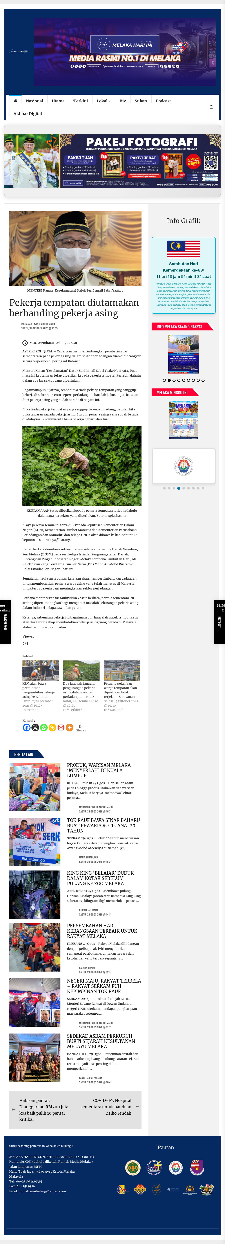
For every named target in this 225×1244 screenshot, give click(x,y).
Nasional (34, 100)
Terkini (80, 100)
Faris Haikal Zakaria (90, 1078)
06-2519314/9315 (29, 1181)
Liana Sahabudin (88, 857)
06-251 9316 (25, 1186)
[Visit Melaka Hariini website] (112, 161)
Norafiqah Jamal (88, 910)
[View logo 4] (179, 488)
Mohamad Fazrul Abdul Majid (38, 324)
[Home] (15, 101)
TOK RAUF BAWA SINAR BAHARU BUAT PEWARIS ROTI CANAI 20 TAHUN (103, 826)
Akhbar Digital (28, 113)
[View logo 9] (203, 488)
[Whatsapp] (44, 727)
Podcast (163, 100)
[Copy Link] (52, 727)
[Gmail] (61, 727)
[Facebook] (27, 727)
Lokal (102, 100)
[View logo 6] (188, 488)
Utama (58, 100)
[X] (35, 727)
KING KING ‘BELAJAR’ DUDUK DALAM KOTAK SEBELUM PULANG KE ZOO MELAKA (100, 878)
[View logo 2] (169, 488)
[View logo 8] (198, 488)
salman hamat (87, 968)
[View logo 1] (164, 488)
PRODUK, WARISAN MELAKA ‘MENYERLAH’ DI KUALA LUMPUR (99, 770)
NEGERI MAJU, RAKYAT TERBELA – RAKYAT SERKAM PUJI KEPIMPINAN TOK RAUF (104, 986)
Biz (123, 100)
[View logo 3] (174, 488)
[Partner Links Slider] (184, 466)
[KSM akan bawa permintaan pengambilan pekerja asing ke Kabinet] (40, 670)
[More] (69, 727)
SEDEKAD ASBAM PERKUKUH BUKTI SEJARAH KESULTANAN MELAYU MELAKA (101, 1041)
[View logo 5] (183, 488)
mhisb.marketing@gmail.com (43, 1191)
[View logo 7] (193, 488)
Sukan (141, 100)
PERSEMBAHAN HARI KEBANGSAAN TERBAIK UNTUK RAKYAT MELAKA (102, 931)
